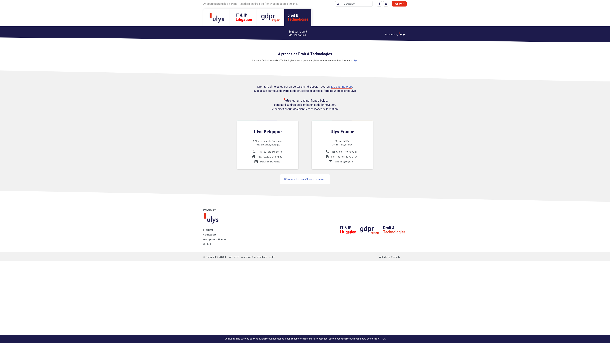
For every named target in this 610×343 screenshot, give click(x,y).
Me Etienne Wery (341, 86)
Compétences (209, 234)
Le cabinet (208, 230)
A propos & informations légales (258, 257)
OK (384, 338)
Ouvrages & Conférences (214, 239)
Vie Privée (234, 257)
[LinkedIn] (385, 4)
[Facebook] (379, 4)
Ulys (354, 60)
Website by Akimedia (389, 257)
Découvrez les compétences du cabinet (305, 179)
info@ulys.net (272, 161)
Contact (399, 4)
